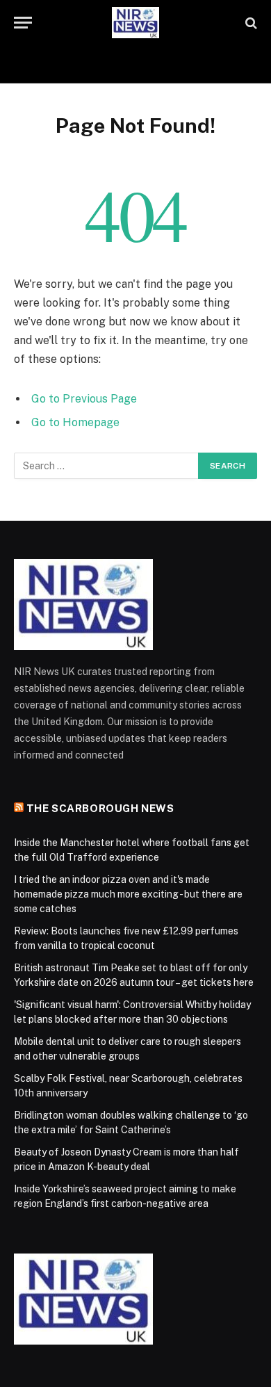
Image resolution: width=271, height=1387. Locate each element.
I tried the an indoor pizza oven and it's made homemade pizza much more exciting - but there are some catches (128, 894)
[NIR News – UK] (135, 22)
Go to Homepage (75, 422)
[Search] (250, 22)
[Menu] (23, 22)
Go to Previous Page (84, 398)
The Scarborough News (100, 808)
